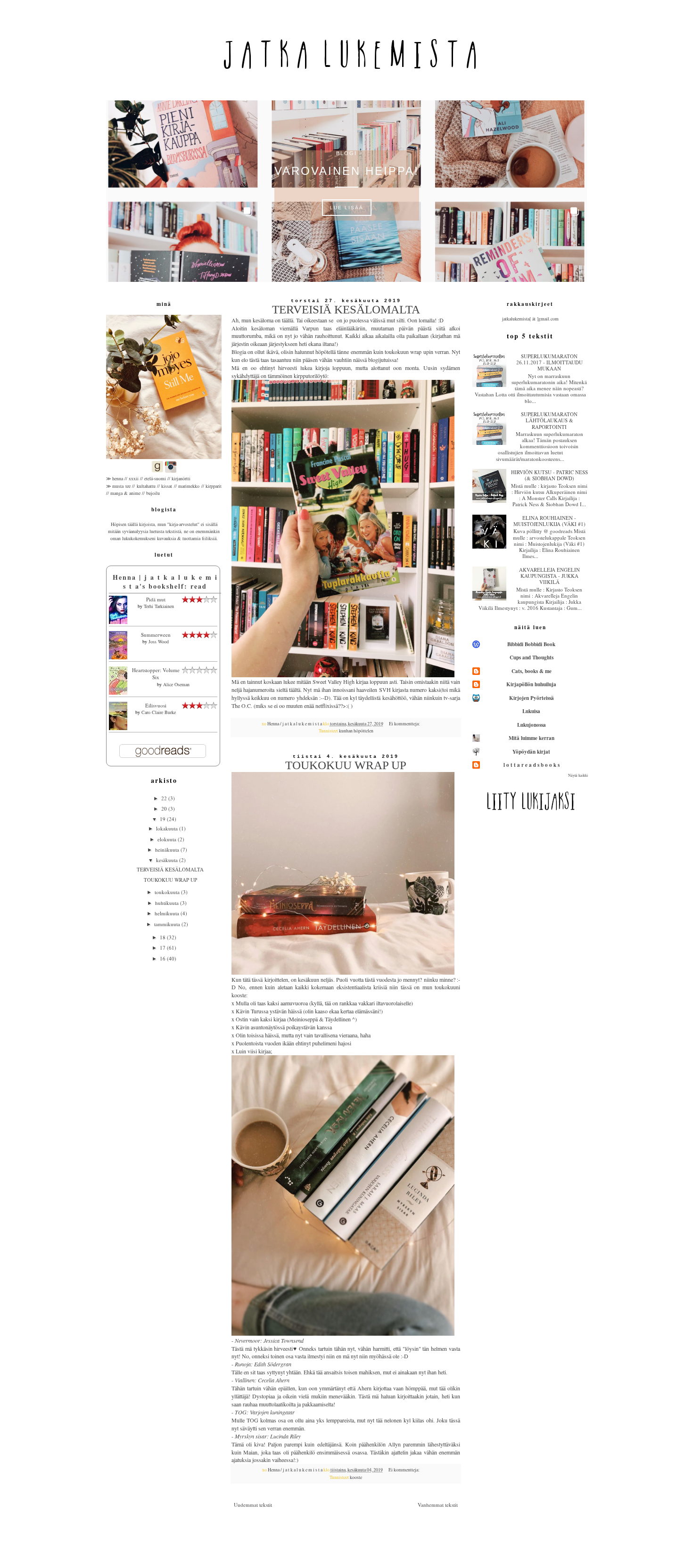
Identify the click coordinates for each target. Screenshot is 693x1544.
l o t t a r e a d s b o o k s (531, 765)
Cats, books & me (532, 671)
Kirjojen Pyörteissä (531, 698)
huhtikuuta (167, 902)
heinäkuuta (168, 849)
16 (163, 958)
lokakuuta (167, 828)
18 (163, 937)
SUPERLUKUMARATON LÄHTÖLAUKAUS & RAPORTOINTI (549, 420)
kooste (356, 1477)
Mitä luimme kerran (531, 738)
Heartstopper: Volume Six (156, 673)
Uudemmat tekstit (253, 1504)
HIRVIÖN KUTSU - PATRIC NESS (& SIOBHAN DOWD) (549, 475)
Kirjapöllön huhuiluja (531, 684)
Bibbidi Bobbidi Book (531, 644)
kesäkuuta (167, 859)
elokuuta (167, 839)
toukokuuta (168, 891)
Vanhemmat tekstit (438, 1504)
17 (163, 947)
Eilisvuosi (155, 705)
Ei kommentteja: (405, 724)
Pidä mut (155, 599)
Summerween (156, 634)
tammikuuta (168, 924)
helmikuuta (168, 913)
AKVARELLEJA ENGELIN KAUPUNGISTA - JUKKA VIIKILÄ (549, 575)
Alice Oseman (176, 684)
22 (164, 798)
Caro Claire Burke (158, 712)
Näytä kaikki (578, 775)
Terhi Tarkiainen (159, 606)
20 (164, 808)
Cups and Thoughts (531, 657)
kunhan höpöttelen (356, 731)
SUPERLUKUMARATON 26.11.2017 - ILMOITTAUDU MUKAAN (549, 362)
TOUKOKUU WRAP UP (345, 765)
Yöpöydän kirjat (531, 752)
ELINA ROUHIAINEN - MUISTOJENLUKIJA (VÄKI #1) (549, 520)
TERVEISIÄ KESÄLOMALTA (346, 309)
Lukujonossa (531, 725)
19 (163, 818)
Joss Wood (158, 641)
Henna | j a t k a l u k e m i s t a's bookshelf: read (165, 581)
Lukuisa (531, 711)
